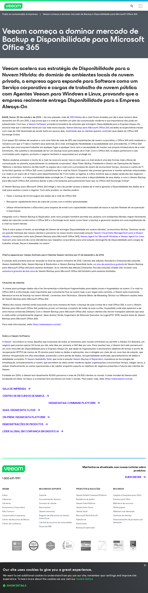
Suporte (42, 495)
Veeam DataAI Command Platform (91, 495)
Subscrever (133, 477)
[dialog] (74, 577)
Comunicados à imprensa (13, 515)
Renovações (44, 507)
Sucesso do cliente (47, 503)
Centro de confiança (11, 523)
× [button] (145, 565)
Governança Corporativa (13, 507)
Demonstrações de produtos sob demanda (128, 521)
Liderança (6, 499)
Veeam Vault (81, 511)
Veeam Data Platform (85, 503)
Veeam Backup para (87, 128)
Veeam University (47, 511)
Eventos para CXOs (121, 499)
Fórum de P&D (45, 526)
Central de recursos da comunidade (55, 522)
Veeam (7, 342)
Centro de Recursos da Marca (15, 519)
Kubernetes (81, 523)
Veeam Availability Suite (39, 359)
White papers (119, 507)
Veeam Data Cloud (84, 507)
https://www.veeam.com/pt (118, 379)
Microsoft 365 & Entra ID (87, 515)
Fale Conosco (8, 511)
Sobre (5, 495)
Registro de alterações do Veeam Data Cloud (54, 517)
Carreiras (6, 503)
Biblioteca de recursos (123, 503)
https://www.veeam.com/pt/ (47, 324)
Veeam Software (37, 124)
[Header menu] (140, 6)
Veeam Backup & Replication (88, 359)
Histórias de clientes (122, 515)
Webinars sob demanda (123, 511)
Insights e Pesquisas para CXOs (127, 495)
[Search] (132, 6)
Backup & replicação (85, 527)
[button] (74, 586)
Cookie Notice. (85, 579)
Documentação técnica (50, 499)
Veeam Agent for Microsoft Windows (99, 236)
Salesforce (81, 519)
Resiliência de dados (85, 499)
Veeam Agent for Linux (132, 236)
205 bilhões (76, 117)
